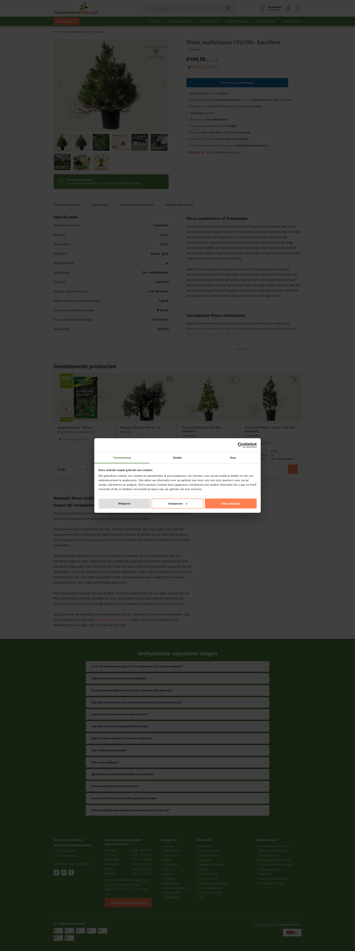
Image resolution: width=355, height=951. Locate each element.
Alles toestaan (231, 503)
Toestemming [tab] (122, 457)
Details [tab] (177, 457)
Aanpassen (175, 503)
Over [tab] (233, 457)
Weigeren (124, 503)
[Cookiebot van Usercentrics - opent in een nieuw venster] (240, 445)
